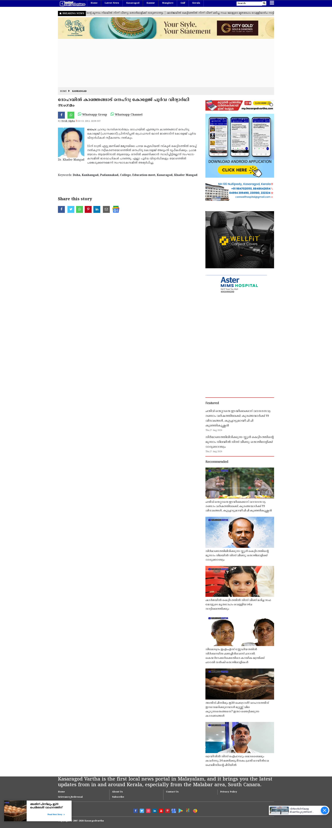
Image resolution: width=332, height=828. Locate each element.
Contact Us (172, 792)
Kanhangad (79, 91)
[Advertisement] (161, 63)
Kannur (150, 3)
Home (94, 3)
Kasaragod (132, 3)
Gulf (183, 3)
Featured (212, 403)
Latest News (112, 3)
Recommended (216, 462)
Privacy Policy (228, 792)
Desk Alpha (68, 121)
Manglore (167, 3)
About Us (117, 792)
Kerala (196, 3)
